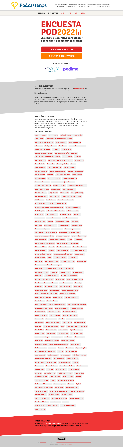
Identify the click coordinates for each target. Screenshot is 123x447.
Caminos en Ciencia (55, 167)
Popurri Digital (81, 348)
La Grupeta (39, 261)
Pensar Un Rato (57, 337)
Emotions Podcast (52, 214)
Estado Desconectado (70, 218)
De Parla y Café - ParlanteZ (77, 185)
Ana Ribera (63, 146)
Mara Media (78, 286)
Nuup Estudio (67, 322)
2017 (62, 13)
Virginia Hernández (42, 398)
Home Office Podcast (80, 247)
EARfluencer (39, 200)
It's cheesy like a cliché (78, 250)
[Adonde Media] (52, 71)
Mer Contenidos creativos (44, 308)
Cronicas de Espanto (70, 178)
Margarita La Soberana (70, 290)
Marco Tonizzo (55, 290)
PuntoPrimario (40, 355)
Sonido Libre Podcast (65, 373)
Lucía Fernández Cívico (75, 279)
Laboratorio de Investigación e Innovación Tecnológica (54, 268)
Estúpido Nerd (40, 221)
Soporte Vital (79, 373)
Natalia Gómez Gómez (70, 315)
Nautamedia (39, 319)
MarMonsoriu (57, 297)
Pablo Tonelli (39, 333)
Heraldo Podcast (40, 239)
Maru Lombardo (52, 301)
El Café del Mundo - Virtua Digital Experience (50, 203)
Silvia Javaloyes (74, 369)
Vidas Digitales (67, 395)
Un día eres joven (59, 384)
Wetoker (65, 402)
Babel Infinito (40, 164)
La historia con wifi (51, 261)
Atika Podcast (67, 157)
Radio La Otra (65, 355)
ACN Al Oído (39, 138)
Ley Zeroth (38, 276)
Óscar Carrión (51, 330)
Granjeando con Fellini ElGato (69, 232)
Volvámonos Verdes (76, 398)
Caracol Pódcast (69, 167)
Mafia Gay (78, 283)
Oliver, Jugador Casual (51, 326)
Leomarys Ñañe (65, 272)
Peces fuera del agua (42, 337)
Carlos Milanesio (41, 171)
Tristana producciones (66, 380)
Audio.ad (77, 157)
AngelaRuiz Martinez (42, 149)
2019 (69, 13)
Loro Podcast (59, 279)
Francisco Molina (50, 225)
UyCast (78, 384)
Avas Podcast (79, 160)
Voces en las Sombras (59, 398)
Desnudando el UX (69, 189)
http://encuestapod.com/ (66, 444)
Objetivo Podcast (79, 322)
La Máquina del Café (68, 261)
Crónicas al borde (54, 178)
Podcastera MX (75, 344)
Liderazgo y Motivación (69, 276)
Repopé (75, 362)
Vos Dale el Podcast (41, 402)
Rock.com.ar (39, 366)
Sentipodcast (39, 369)
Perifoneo (68, 337)
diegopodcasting (77, 193)
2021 (76, 13)
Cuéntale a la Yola (59, 185)
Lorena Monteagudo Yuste (44, 279)
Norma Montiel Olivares (75, 319)
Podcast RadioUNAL (68, 340)
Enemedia (76, 214)
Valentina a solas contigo (44, 387)
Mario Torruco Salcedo (43, 297)
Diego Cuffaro (53, 193)
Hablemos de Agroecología (44, 236)
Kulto (49, 257)
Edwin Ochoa (50, 200)
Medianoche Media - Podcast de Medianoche (50, 304)
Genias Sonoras (57, 229)
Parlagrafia (51, 333)
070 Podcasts (53, 135)
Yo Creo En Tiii (40, 409)
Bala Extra (50, 164)
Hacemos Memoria (62, 236)
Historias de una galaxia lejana (68, 243)
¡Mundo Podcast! (40, 135)
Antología (55, 149)
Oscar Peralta (63, 330)
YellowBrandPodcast (68, 405)
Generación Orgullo (42, 229)
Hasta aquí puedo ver (79, 236)
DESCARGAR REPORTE (61, 49)
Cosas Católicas (40, 178)
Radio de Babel (53, 355)
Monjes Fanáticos (77, 308)
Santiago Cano (82, 366)
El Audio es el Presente (66, 200)
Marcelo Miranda (41, 290)
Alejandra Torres (75, 142)
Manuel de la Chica (51, 286)
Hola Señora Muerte (63, 247)
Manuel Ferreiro (65, 286)
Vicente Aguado (40, 395)
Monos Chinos (40, 312)
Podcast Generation (52, 340)
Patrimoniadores (77, 333)
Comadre (50, 175)
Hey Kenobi (78, 239)
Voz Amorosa (55, 402)
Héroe (70, 239)
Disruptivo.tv (54, 196)
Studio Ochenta (55, 376)
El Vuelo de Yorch (73, 211)
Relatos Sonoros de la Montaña (45, 362)
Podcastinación (40, 348)
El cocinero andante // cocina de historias (49, 207)
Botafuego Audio (62, 164)
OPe (62, 326)
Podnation (52, 348)
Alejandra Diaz (61, 142)
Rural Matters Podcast (67, 366)
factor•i (50, 221)
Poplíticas (69, 348)
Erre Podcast (39, 218)
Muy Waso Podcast (41, 315)
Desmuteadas (55, 189)
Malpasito (38, 286)
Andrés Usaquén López (77, 146)
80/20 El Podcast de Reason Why (71, 135)
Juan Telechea (79, 254)
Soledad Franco (49, 373)
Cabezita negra (40, 167)
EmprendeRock (65, 214)
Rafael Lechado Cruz (79, 355)
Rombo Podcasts (51, 366)
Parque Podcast (63, 333)
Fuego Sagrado (77, 225)
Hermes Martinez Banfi (57, 239)
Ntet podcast (39, 322)
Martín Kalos (39, 301)
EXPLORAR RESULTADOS (61, 56)
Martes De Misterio (71, 297)
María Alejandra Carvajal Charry (46, 294)
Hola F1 (51, 247)
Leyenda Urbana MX (52, 276)
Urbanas (71, 384)
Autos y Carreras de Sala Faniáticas (60, 160)
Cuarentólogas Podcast (43, 185)
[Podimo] (70, 71)
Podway (61, 348)
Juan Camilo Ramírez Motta (63, 254)
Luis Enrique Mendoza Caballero (46, 283)
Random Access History (43, 358)
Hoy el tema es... (40, 250)
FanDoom (74, 221)
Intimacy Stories (62, 250)
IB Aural (51, 250)
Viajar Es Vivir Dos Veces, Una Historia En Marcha (67, 391)
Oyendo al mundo (76, 330)
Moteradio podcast (53, 312)
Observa (38, 326)
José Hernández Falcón (43, 254)
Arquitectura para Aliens (43, 153)
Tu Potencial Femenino (43, 384)
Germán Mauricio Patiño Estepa (46, 232)
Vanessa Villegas (41, 391)
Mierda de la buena (61, 308)
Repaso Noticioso (64, 362)
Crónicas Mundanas (42, 182)
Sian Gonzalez (61, 369)
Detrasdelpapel (40, 193)
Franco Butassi (64, 225)
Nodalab (61, 319)
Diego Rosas (64, 193)
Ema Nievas (39, 214)
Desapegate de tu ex (42, 189)
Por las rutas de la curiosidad (45, 351)
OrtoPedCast (39, 330)
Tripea (53, 380)
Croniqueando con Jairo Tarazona (63, 182)
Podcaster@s (79, 89)
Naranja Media (55, 315)
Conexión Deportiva (63, 175)
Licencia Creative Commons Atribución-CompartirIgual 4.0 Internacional (74, 441)
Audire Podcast (40, 160)
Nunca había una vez (53, 322)
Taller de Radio (68, 376)
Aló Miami (38, 146)
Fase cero (38, 225)
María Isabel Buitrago (67, 294)
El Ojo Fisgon (39, 211)
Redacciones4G (59, 358)
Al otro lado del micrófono (44, 142)
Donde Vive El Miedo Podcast (71, 196)
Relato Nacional (72, 358)
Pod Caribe (39, 340)
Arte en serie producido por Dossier (47, 157)
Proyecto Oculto (71, 351)
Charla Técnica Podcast (57, 171)
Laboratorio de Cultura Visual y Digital (48, 265)
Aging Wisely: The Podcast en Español (59, 138)
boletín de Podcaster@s (52, 423)
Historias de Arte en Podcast (45, 243)
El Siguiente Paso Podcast (55, 211)
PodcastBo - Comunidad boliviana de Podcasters (51, 344)
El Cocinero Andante (73, 207)
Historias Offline (40, 247)
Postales (60, 351)
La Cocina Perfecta (60, 257)
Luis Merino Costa (66, 283)
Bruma (73, 164)
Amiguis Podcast (50, 146)
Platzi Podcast (79, 337)
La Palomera (81, 261)
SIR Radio (38, 373)
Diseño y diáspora (41, 196)
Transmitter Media (41, 380)
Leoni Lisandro (78, 272)
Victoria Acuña (54, 395)
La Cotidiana (73, 257)
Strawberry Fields (41, 376)
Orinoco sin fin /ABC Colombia (76, 326)
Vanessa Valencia (72, 387)
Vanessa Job (59, 387)
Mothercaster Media (69, 312)
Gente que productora (72, 229)
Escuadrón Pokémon (53, 218)
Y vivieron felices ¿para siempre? (46, 405)
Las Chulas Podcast (41, 272)
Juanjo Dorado (40, 257)
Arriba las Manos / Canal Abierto (66, 153)
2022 (83, 13)
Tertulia (79, 376)
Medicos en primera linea (77, 304)
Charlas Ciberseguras (75, 171)
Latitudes (54, 272)
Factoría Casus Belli (62, 221)
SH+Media (50, 369)
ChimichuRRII (40, 175)
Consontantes (77, 175)
